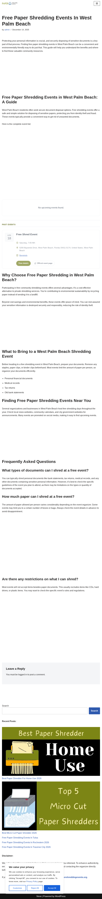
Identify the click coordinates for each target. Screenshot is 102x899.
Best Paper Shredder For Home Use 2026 (21, 778)
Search (5, 706)
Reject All (35, 888)
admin (7, 30)
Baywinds (23, 255)
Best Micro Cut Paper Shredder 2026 (19, 833)
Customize (17, 888)
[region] (34, 878)
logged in (22, 674)
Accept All (52, 888)
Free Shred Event (26, 234)
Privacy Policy (32, 881)
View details (23, 263)
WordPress (60, 896)
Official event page (44, 263)
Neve (39, 896)
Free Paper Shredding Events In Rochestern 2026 (25, 842)
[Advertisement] (51, 75)
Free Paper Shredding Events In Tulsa (20, 838)
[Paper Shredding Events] (10, 3)
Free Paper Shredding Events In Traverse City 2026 (26, 847)
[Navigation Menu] (97, 3)
